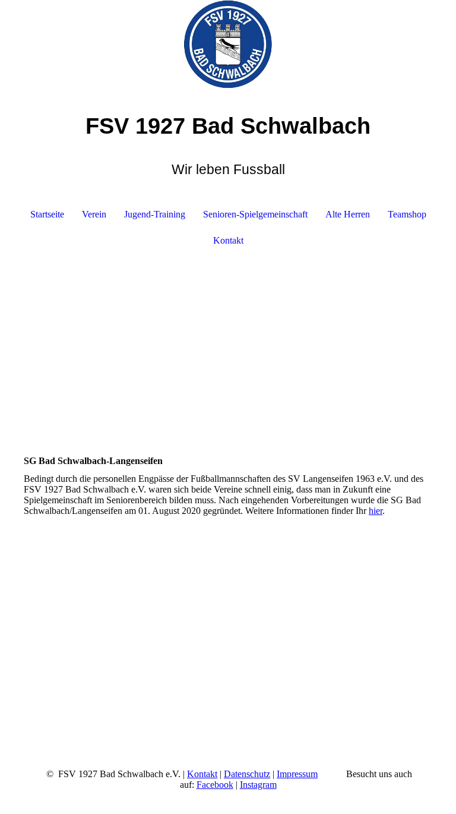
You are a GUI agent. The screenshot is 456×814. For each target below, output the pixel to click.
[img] (228, 44)
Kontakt (228, 240)
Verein (94, 214)
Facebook (215, 785)
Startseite (47, 214)
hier (375, 511)
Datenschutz (247, 774)
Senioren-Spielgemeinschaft (255, 214)
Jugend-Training (154, 214)
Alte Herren (347, 214)
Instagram (258, 785)
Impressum (297, 774)
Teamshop (407, 214)
